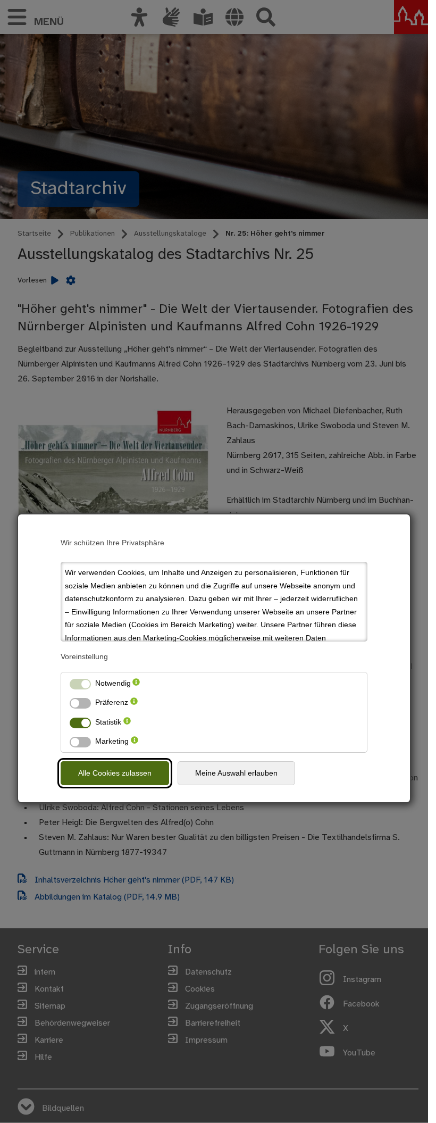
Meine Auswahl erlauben (236, 773)
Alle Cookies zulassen (115, 773)
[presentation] (136, 683)
